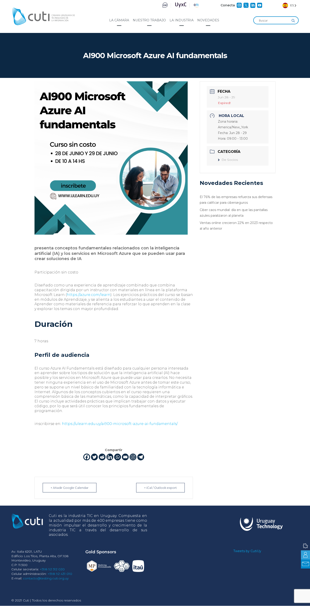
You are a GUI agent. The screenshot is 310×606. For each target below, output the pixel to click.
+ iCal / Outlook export (160, 487)
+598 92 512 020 (52, 569)
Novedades (208, 20)
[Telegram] (140, 457)
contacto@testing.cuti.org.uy (46, 578)
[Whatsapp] (117, 457)
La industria (182, 20)
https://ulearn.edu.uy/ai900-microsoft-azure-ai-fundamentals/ (120, 424)
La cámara (119, 20)
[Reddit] (102, 457)
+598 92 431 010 (59, 574)
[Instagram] (133, 457)
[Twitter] (94, 457)
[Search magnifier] (293, 21)
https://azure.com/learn (89, 295)
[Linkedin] (109, 457)
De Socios (229, 160)
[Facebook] (86, 457)
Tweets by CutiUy (247, 551)
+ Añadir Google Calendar (70, 487)
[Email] (125, 457)
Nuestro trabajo (149, 20)
